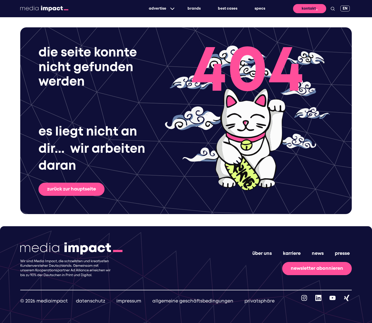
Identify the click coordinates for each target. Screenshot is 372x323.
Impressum (128, 301)
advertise (157, 8)
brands (194, 8)
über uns (262, 254)
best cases (227, 8)
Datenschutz (90, 301)
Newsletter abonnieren (317, 269)
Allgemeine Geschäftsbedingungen (192, 301)
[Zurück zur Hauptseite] (44, 8)
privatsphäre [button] (259, 301)
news (318, 254)
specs (260, 8)
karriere (292, 254)
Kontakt (309, 8)
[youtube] (332, 298)
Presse (342, 254)
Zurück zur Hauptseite (71, 189)
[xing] (347, 298)
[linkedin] (318, 298)
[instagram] (304, 298)
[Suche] (332, 8)
